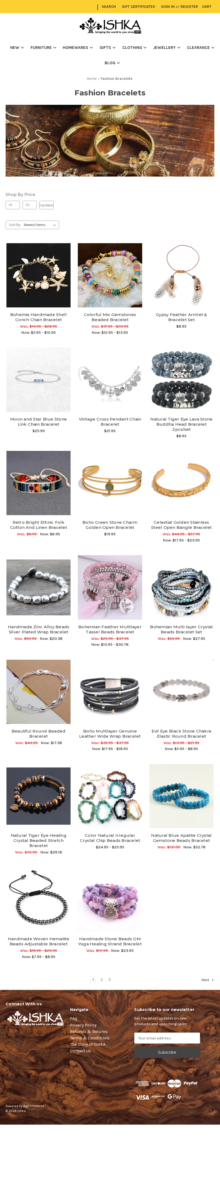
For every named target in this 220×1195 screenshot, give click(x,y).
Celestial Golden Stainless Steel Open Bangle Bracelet (181, 525)
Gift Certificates (138, 6)
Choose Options (38, 285)
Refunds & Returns (89, 1031)
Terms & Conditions (89, 1037)
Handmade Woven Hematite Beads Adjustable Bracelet (38, 941)
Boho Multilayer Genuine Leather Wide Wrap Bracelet (110, 734)
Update (46, 205)
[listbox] (41, 225)
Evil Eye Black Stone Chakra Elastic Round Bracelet (181, 734)
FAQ (73, 1018)
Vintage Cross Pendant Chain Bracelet (110, 422)
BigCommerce (33, 1106)
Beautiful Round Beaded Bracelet (39, 734)
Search (109, 6)
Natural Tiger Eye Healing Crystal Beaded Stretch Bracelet (39, 840)
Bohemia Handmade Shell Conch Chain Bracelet (38, 317)
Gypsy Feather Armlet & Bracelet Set (181, 317)
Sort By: (15, 225)
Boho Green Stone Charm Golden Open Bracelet (110, 525)
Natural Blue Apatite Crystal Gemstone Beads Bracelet (181, 838)
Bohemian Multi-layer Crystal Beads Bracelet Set (181, 629)
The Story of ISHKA (87, 1044)
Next (205, 980)
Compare (37, 275)
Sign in (168, 6)
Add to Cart (181, 285)
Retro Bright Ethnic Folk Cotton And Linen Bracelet (38, 525)
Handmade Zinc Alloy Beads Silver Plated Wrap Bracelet (38, 629)
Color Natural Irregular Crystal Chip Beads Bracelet (110, 838)
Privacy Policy (83, 1025)
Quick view (38, 266)
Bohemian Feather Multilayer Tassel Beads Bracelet (110, 629)
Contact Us (80, 1050)
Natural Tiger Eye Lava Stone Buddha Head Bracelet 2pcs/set (181, 424)
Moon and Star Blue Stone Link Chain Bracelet (38, 422)
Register (189, 6)
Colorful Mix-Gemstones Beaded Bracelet (110, 317)
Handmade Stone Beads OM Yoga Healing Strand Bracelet (110, 941)
